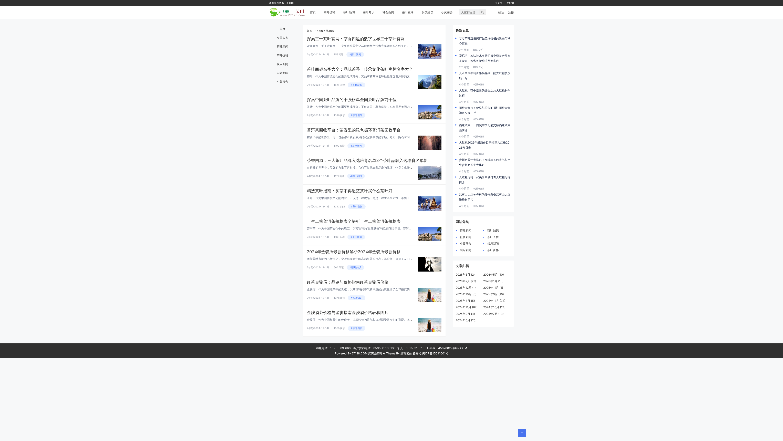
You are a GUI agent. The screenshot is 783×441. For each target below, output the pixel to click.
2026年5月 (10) (493, 274)
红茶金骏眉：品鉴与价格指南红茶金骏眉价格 (347, 282)
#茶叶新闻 (355, 54)
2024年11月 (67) (467, 307)
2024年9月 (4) (465, 313)
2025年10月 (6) (466, 294)
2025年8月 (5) (465, 300)
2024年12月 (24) (494, 300)
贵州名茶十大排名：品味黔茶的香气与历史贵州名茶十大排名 (484, 162)
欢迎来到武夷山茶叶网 (281, 2)
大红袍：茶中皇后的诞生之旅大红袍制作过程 (484, 93)
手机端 (510, 2)
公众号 (498, 2)
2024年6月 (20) (466, 320)
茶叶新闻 (349, 12)
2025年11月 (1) (493, 287)
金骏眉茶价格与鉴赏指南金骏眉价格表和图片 (347, 312)
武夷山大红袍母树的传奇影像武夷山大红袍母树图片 (484, 197)
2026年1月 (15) (493, 281)
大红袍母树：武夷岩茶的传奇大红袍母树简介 (484, 179)
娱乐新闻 (282, 64)
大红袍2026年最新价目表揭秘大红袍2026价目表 (484, 145)
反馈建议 (427, 12)
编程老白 (406, 353)
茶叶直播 (408, 12)
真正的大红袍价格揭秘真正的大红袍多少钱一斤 (484, 75)
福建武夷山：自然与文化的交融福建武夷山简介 (484, 127)
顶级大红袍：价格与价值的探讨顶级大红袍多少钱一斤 (484, 110)
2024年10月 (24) (494, 307)
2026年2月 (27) (466, 281)
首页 (313, 12)
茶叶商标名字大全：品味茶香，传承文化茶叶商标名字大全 (360, 69)
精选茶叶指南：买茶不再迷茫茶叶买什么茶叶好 (350, 190)
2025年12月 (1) (466, 287)
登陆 (501, 12)
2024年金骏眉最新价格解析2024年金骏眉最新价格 (354, 251)
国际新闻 (282, 73)
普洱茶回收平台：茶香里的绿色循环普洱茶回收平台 (354, 130)
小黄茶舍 (447, 12)
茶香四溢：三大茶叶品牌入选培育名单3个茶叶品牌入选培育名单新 (367, 160)
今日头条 (282, 37)
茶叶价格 (329, 12)
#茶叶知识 (355, 267)
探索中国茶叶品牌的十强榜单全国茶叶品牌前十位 (352, 99)
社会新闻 (388, 12)
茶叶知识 (368, 12)
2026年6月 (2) (465, 274)
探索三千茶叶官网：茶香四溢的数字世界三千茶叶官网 (356, 38)
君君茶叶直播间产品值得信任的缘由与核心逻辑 (484, 41)
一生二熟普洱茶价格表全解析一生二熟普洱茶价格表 (354, 221)
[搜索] (482, 12)
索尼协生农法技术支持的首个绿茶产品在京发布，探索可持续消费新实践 (484, 58)
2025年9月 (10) (493, 294)
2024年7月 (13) (493, 313)
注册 (511, 12)
